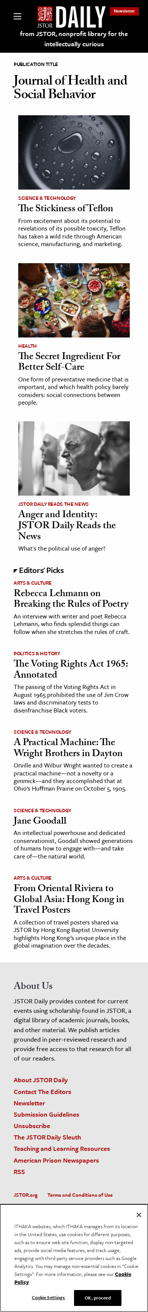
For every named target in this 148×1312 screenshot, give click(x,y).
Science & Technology (47, 198)
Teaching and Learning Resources (62, 1148)
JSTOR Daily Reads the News (53, 504)
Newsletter (124, 11)
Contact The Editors (42, 1091)
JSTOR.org (26, 1195)
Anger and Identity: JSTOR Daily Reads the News (67, 526)
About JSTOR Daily (41, 1079)
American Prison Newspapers (56, 1160)
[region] (74, 1258)
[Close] (139, 1215)
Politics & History (37, 653)
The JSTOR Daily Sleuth (47, 1137)
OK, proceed (97, 1297)
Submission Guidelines (46, 1114)
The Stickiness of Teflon (65, 209)
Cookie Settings (48, 1297)
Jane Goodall (40, 822)
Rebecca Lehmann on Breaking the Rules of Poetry (71, 600)
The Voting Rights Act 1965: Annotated (71, 670)
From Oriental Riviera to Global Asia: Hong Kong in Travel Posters (69, 900)
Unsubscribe (32, 1125)
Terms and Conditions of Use (80, 1195)
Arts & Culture (33, 583)
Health (27, 346)
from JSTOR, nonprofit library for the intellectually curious (74, 39)
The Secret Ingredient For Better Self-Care (69, 363)
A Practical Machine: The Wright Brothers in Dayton (68, 749)
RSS (19, 1171)
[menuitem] (124, 11)
